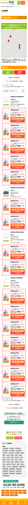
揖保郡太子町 (18, 471)
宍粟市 (22, 464)
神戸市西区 (17, 452)
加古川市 (17, 457)
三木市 (12, 459)
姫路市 (22, 452)
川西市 (20, 459)
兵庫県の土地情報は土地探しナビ (8, 6)
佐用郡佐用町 (12, 473)
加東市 (4, 466)
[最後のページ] (20, 86)
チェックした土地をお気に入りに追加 (15, 81)
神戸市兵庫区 (17, 448)
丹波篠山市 (17, 462)
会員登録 (23, 3)
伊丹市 (4, 457)
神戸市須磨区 (12, 450)
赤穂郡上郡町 (5, 473)
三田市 (8, 462)
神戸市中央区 (11, 452)
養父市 (22, 462)
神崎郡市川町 (18, 468)
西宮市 (12, 455)
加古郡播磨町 (12, 468)
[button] (19, 45)
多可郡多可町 (22, 466)
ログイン (19, 3)
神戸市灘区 (11, 448)
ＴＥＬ (25, 503)
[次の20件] (13, 86)
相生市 (8, 457)
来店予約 (18, 503)
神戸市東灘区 (5, 448)
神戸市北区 (5, 452)
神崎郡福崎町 (5, 471)
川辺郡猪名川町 (15, 466)
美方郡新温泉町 (6, 475)
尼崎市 (4, 455)
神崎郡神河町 (12, 471)
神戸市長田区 (5, 450)
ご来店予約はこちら (14, 422)
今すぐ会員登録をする (17, 120)
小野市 (4, 462)
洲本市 (16, 455)
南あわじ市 (9, 464)
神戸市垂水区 (18, 450)
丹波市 (4, 464)
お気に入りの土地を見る (14, 77)
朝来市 (14, 464)
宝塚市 (8, 459)
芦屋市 (20, 455)
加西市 (12, 462)
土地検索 (3, 503)
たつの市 (8, 466)
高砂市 (16, 459)
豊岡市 (12, 457)
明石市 (8, 455)
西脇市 (4, 459)
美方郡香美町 (18, 473)
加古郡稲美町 (5, 468)
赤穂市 (21, 457)
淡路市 (18, 464)
